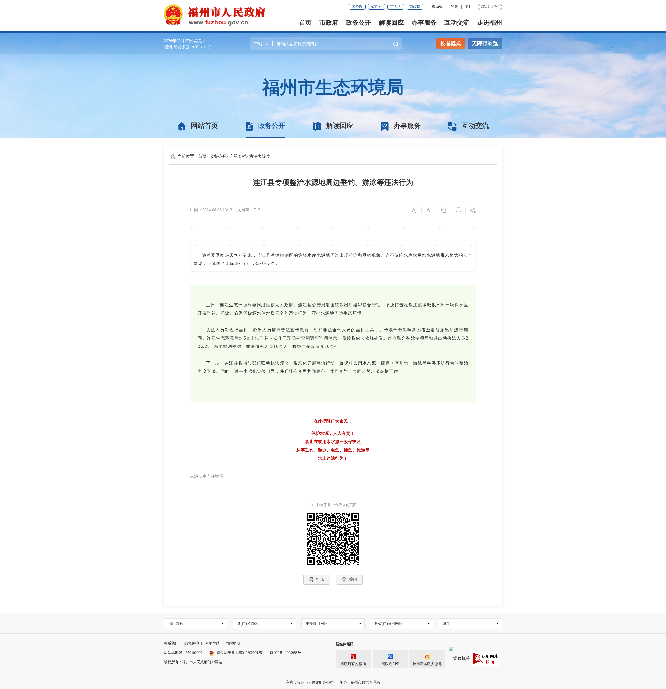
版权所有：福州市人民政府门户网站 (193, 662)
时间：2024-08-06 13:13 (211, 209)
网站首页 (204, 125)
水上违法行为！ (333, 458)
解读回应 (391, 22)
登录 (454, 7)
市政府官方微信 (353, 664)
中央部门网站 (317, 624)
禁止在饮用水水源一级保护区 (333, 441)
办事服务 (424, 22)
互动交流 (456, 22)
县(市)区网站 (247, 624)
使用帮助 (212, 643)
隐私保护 (191, 643)
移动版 (437, 7)
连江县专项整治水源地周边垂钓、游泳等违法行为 (333, 182)
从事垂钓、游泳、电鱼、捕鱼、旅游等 (332, 450)
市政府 (328, 22)
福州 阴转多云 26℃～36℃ (187, 47)
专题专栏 (237, 156)
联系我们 (171, 643)
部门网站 (175, 624)
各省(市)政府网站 (388, 624)
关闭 (353, 579)
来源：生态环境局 (206, 476)
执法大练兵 (259, 156)
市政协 (414, 7)
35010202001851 (251, 653)
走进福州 (489, 22)
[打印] (458, 210)
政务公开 (358, 22)
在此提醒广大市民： (333, 421)
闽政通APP (390, 664)
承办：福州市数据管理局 (360, 682)
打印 (320, 579)
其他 (446, 624)
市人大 (395, 7)
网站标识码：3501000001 (184, 653)
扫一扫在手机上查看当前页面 (333, 505)
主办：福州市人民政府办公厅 (310, 682)
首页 (305, 22)
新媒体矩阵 (345, 644)
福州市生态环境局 (333, 87)
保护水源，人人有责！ (332, 433)
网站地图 (233, 643)
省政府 (376, 7)
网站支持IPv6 (490, 7)
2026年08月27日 (178, 40)
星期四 (200, 40)
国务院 (357, 7)
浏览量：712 (248, 209)
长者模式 (450, 43)
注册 (468, 7)
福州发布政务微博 (427, 664)
